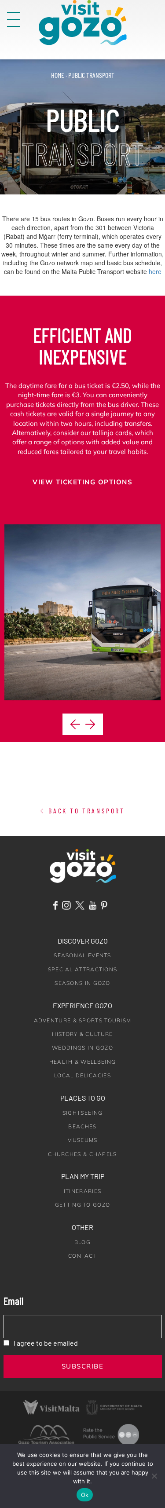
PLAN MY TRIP (82, 1176)
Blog (82, 1242)
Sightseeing (82, 1112)
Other (82, 1227)
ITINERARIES (82, 1191)
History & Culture (82, 1034)
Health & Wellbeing (82, 1061)
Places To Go (82, 1098)
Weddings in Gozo (82, 1047)
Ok (85, 1494)
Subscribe (83, 1366)
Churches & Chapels (82, 1154)
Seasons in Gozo (82, 983)
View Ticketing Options (82, 482)
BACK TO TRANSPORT (85, 810)
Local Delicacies (82, 1075)
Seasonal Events (82, 955)
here (155, 271)
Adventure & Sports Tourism (83, 1020)
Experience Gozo (82, 1005)
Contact (82, 1255)
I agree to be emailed (46, 1343)
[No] (154, 1475)
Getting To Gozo (82, 1204)
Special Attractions (82, 969)
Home (57, 75)
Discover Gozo (83, 941)
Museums (82, 1140)
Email (13, 1300)
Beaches (82, 1126)
